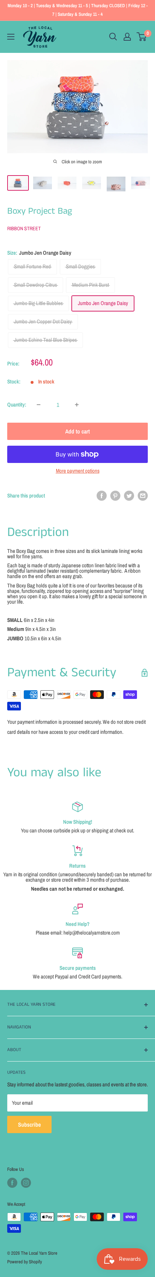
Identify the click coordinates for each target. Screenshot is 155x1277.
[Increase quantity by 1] (76, 404)
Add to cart (77, 431)
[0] (141, 36)
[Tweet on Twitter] (129, 495)
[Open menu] (10, 37)
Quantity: (16, 404)
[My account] (127, 37)
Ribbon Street (24, 228)
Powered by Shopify (24, 1262)
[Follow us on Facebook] (12, 1183)
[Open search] (113, 37)
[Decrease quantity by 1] (38, 404)
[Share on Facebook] (102, 495)
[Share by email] (143, 495)
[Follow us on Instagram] (26, 1183)
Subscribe (29, 1124)
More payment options (77, 470)
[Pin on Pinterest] (115, 495)
